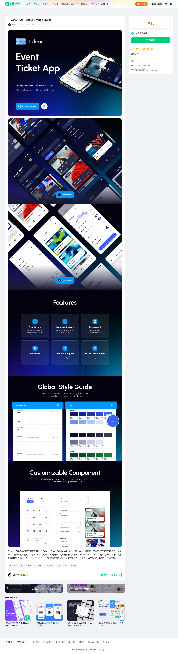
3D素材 (45, 4)
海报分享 (116, 575)
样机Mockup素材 (93, 642)
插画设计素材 (47, 642)
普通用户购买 (141, 33)
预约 (29, 565)
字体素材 (95, 4)
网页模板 (65, 4)
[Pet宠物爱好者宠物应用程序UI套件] (111, 610)
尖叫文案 (106, 642)
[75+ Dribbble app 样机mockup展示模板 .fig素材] (80, 610)
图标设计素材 (60, 642)
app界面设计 (49, 565)
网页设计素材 (34, 642)
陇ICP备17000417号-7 (98, 650)
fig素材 (73, 565)
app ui (65, 565)
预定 (22, 565)
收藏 (105, 575)
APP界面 (55, 4)
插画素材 (85, 4)
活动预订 (37, 565)
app (58, 565)
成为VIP (143, 4)
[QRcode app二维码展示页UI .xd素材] (49, 610)
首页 (28, 4)
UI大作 (13, 24)
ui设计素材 (71, 642)
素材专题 (105, 4)
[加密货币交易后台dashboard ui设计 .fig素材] (18, 610)
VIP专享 (36, 4)
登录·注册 (158, 4)
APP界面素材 (21, 642)
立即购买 (151, 40)
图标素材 (75, 4)
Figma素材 (13, 565)
